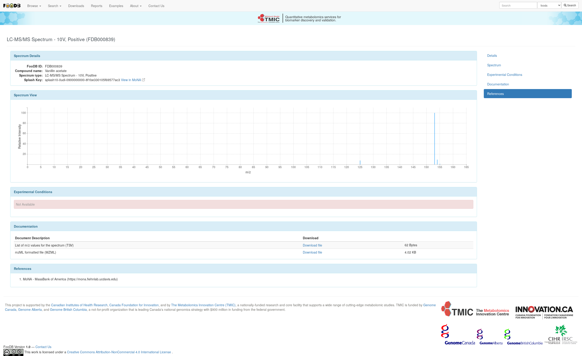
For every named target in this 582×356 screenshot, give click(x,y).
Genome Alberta (30, 309)
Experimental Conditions (504, 74)
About (134, 5)
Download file (312, 245)
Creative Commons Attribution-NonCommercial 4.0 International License (119, 352)
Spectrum (494, 65)
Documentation (498, 84)
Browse (33, 5)
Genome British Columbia (68, 309)
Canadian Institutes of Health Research (79, 305)
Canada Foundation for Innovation (134, 305)
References (495, 93)
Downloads (76, 5)
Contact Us (156, 5)
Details (492, 55)
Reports (96, 5)
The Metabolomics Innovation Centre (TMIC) (203, 305)
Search (53, 5)
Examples (116, 5)
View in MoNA (131, 79)
